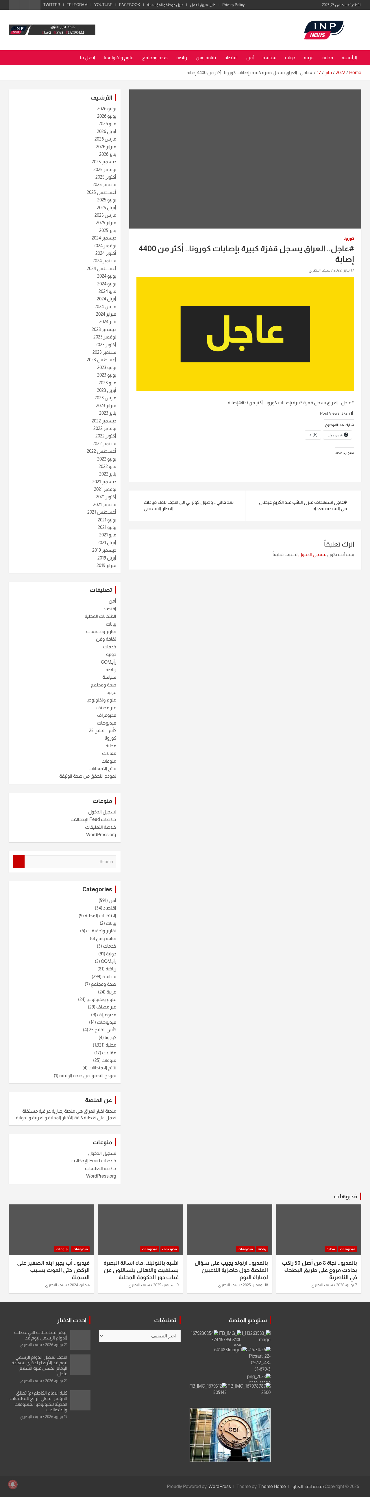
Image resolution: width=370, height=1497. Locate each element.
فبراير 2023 (106, 405)
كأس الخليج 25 (102, 730)
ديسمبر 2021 (104, 481)
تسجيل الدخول (102, 811)
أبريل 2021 (106, 542)
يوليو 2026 (106, 108)
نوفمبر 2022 (104, 428)
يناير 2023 (107, 413)
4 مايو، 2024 (80, 1285)
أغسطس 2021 (101, 512)
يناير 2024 (107, 321)
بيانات (111, 624)
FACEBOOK (129, 5)
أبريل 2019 (106, 557)
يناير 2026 (107, 154)
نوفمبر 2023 (104, 336)
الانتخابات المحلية (100, 616)
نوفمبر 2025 (104, 169)
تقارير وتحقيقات (101, 631)
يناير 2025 (107, 230)
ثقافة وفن (206, 57)
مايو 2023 (107, 382)
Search (19, 861)
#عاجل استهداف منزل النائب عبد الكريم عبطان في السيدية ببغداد (303, 505)
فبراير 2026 (106, 146)
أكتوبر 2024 (105, 253)
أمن (250, 57)
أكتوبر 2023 (105, 344)
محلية (327, 57)
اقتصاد (231, 57)
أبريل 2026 (106, 131)
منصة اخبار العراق (307, 1486)
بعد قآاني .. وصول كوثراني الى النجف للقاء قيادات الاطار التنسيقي (189, 505)
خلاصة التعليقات (100, 827)
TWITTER (51, 5)
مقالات (109, 753)
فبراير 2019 (106, 565)
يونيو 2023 (106, 375)
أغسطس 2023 (101, 359)
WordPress (219, 1486)
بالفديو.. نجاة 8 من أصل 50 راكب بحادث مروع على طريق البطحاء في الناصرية (319, 1270)
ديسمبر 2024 (104, 237)
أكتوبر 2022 (105, 435)
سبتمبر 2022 (104, 443)
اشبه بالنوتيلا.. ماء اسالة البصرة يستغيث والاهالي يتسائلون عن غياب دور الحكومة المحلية (141, 1270)
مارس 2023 (105, 397)
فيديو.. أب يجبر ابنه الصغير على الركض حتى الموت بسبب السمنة (53, 1270)
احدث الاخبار (71, 1320)
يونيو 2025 (106, 199)
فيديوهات (106, 723)
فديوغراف (106, 715)
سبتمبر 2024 (104, 260)
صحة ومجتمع (155, 57)
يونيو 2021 (107, 527)
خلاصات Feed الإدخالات (93, 819)
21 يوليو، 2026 (56, 1344)
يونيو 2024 (106, 283)
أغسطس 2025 (101, 192)
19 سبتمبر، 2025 (166, 1285)
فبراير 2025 (106, 222)
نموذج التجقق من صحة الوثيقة (87, 776)
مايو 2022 (107, 466)
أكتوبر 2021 (106, 496)
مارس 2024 (105, 306)
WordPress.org (101, 834)
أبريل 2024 (106, 298)
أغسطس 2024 (101, 268)
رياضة (181, 57)
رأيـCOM (108, 662)
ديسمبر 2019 (104, 550)
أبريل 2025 (106, 207)
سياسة (269, 57)
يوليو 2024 (106, 276)
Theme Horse (272, 1486)
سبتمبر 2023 (104, 352)
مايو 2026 (107, 123)
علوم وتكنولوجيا (119, 57)
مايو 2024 (107, 291)
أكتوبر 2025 (105, 177)
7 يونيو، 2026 (346, 1285)
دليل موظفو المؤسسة (165, 5)
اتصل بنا (87, 57)
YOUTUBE (103, 5)
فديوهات (345, 1196)
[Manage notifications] (12, 1484)
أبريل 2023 (106, 390)
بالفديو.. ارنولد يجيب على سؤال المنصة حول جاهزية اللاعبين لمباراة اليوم (231, 1270)
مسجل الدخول (312, 554)
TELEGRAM (77, 5)
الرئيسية (349, 57)
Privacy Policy (233, 5)
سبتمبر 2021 (104, 504)
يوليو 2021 (107, 519)
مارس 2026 (105, 138)
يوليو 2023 (106, 367)
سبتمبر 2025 (104, 184)
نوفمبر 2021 (105, 489)
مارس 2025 (105, 215)
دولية (290, 57)
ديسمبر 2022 (104, 420)
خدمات (109, 646)
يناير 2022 (107, 473)
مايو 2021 (107, 534)
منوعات (108, 761)
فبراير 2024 (106, 314)
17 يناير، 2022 (344, 270)
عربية (309, 57)
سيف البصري (319, 270)
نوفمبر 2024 (104, 245)
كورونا (348, 238)
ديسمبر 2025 (104, 161)
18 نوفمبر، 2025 (255, 1285)
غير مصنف (106, 707)
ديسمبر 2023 (104, 329)
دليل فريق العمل (203, 5)
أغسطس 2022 (101, 451)
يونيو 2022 (106, 458)
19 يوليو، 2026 (56, 1416)
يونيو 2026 (106, 116)
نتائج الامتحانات (102, 768)
